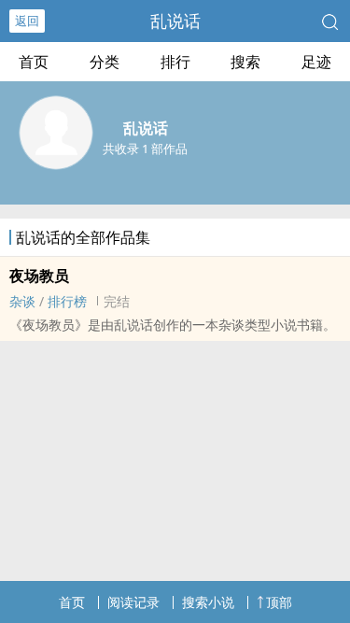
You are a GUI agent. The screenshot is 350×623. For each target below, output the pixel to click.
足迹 (316, 61)
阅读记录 (133, 602)
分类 (104, 61)
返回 (27, 20)
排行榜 (67, 301)
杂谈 (22, 301)
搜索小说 (208, 602)
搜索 (245, 61)
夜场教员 (39, 275)
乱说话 (175, 20)
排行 (175, 61)
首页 (34, 61)
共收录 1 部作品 (145, 148)
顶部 (279, 602)
